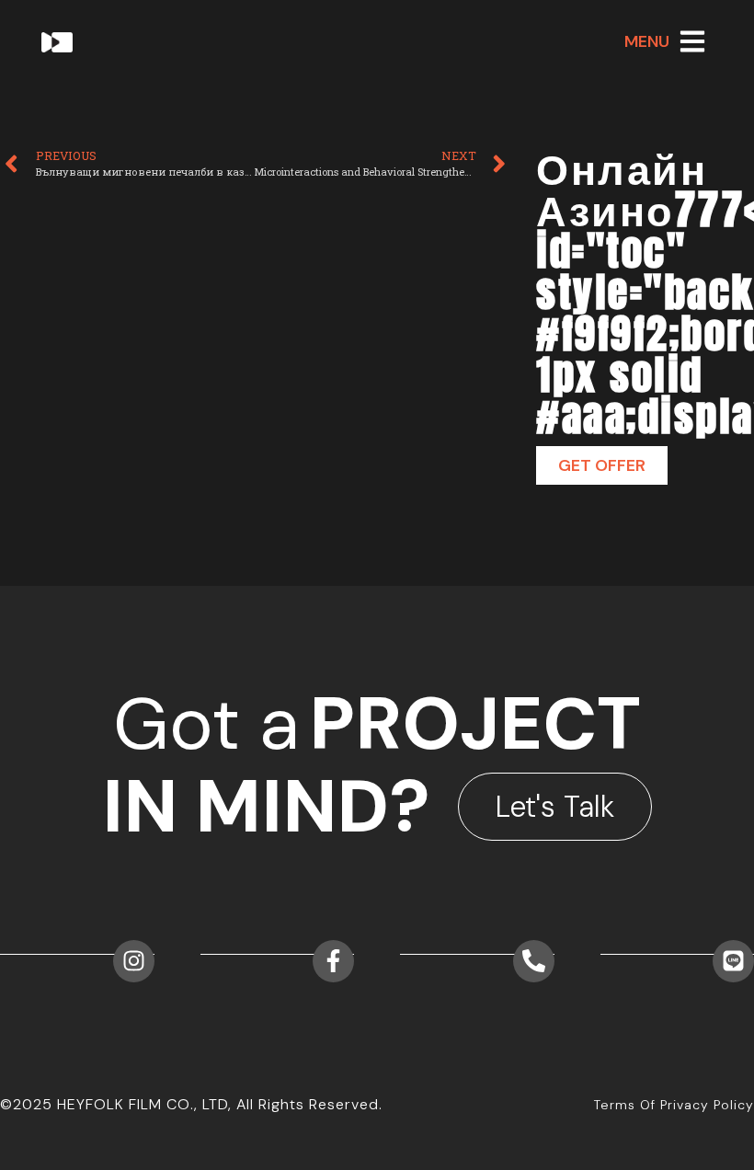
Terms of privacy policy (674, 1104)
